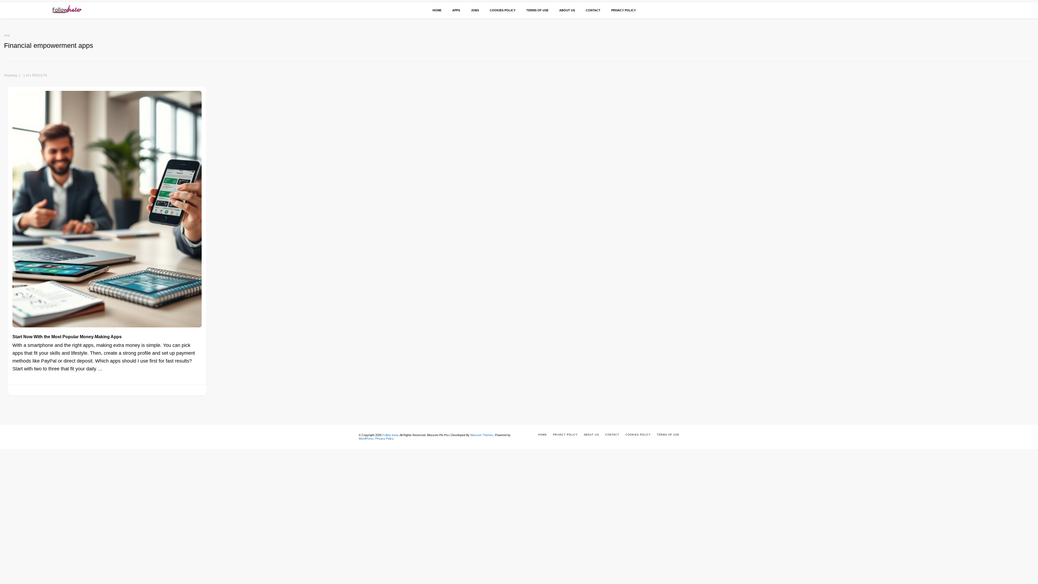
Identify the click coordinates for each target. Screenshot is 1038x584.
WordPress (366, 438)
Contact (593, 10)
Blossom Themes (481, 435)
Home (436, 10)
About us (567, 10)
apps (456, 10)
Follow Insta (390, 435)
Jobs (475, 10)
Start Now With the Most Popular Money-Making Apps (67, 336)
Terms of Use (537, 10)
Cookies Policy (502, 10)
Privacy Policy (623, 10)
